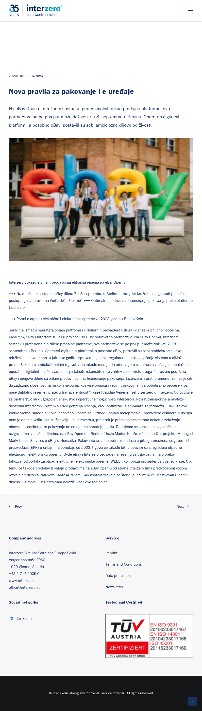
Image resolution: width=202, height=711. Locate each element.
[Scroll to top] (192, 701)
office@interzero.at (24, 588)
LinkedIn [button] (24, 619)
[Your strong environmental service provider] (35, 10)
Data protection (118, 576)
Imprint (111, 553)
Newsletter (114, 587)
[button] (190, 10)
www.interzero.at (23, 581)
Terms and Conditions (123, 564)
